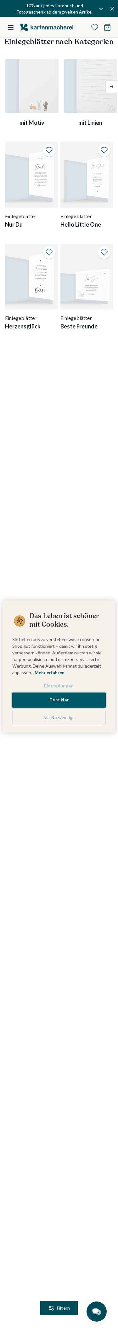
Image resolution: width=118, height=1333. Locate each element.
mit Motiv (32, 122)
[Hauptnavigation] (10, 27)
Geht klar (59, 700)
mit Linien (90, 122)
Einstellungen (59, 685)
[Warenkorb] (107, 27)
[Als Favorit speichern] (49, 150)
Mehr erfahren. (50, 672)
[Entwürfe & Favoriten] (94, 27)
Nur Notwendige (59, 717)
